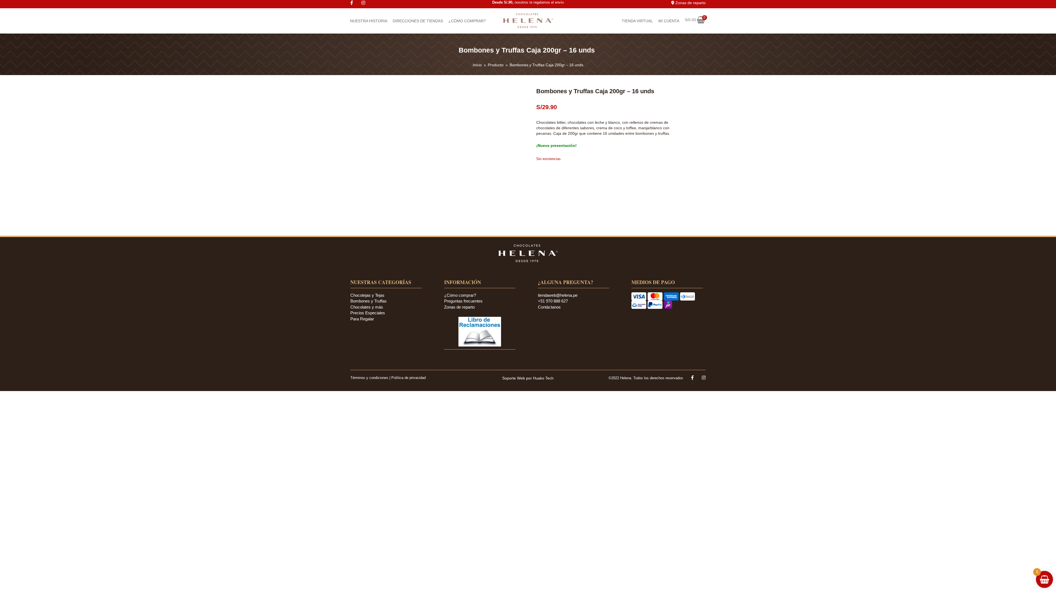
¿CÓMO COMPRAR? (467, 21)
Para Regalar (362, 319)
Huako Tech (543, 378)
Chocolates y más (366, 307)
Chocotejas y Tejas (367, 295)
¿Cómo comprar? (460, 295)
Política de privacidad (408, 378)
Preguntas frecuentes (463, 301)
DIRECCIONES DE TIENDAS (418, 21)
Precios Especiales (367, 312)
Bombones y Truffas (368, 301)
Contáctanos (549, 307)
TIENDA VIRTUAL (637, 21)
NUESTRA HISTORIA (368, 21)
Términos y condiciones (369, 378)
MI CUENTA (668, 21)
